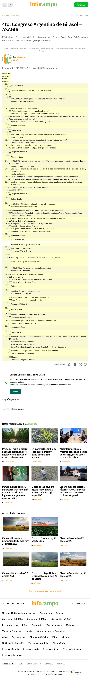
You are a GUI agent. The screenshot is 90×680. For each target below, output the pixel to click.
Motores (70, 625)
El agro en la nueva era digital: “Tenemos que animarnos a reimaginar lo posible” (43, 491)
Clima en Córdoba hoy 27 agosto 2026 (44, 539)
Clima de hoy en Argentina (51, 631)
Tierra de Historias (11, 631)
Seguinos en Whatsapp (81, 4)
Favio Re (65, 499)
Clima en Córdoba (39, 637)
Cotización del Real (61, 619)
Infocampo (5, 15)
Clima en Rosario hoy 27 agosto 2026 (72, 539)
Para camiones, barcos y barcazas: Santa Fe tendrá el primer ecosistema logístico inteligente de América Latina (15, 492)
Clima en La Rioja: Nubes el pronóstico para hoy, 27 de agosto (44, 575)
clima (21, 664)
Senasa (59, 613)
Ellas (24, 625)
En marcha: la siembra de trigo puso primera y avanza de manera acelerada (44, 453)
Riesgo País (59, 643)
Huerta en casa (54, 625)
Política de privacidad (77, 604)
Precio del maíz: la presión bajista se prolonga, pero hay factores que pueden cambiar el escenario (15, 453)
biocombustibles (34, 664)
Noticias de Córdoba (38, 643)
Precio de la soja (10, 649)
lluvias (29, 631)
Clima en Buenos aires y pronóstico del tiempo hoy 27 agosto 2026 (15, 540)
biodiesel (49, 664)
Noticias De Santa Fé (13, 643)
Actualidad (14, 15)
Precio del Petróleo (12, 655)
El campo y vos (10, 625)
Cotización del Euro (37, 619)
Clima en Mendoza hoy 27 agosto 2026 (15, 574)
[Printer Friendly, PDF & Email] (85, 365)
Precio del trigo (51, 649)
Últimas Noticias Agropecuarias (18, 613)
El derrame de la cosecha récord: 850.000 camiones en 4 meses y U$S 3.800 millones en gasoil (72, 491)
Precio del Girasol (72, 649)
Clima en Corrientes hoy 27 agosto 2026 (73, 574)
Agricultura (46, 613)
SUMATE (15, 391)
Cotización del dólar (12, 619)
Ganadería (37, 625)
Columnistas (9, 462)
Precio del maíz (31, 649)
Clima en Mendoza (61, 637)
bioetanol (61, 664)
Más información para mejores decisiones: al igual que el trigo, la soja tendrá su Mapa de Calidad (73, 453)
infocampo (37, 462)
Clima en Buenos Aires (13, 637)
